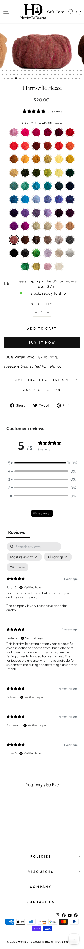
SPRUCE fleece (25, 266)
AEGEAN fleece (36, 186)
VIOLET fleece (25, 213)
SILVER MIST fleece (70, 253)
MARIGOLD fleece (47, 159)
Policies (41, 856)
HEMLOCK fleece (36, 172)
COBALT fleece (14, 199)
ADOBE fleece (14, 239)
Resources (41, 872)
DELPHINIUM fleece (36, 213)
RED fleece (70, 132)
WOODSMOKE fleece (14, 186)
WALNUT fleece (36, 239)
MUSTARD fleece (25, 159)
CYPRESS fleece (25, 172)
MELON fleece (70, 145)
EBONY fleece (25, 253)
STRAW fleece (14, 172)
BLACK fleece (14, 253)
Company (41, 887)
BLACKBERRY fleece (58, 213)
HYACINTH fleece (70, 199)
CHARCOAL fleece (70, 239)
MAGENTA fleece (25, 226)
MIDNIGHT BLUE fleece (70, 186)
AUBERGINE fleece (14, 213)
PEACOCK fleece (47, 186)
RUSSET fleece (36, 145)
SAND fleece (58, 226)
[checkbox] (17, 567)
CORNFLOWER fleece (36, 199)
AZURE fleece (25, 199)
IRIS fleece (58, 199)
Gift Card (56, 11)
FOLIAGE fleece (14, 159)
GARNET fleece (58, 132)
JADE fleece (36, 226)
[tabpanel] (42, 652)
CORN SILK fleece (58, 159)
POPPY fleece (58, 145)
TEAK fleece (25, 239)
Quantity (42, 304)
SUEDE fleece (58, 239)
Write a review (42, 513)
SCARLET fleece (14, 145)
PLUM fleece (14, 226)
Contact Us (41, 902)
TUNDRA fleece (36, 266)
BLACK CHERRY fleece (70, 213)
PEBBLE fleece (47, 226)
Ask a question (42, 390)
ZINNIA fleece (25, 145)
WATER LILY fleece (47, 266)
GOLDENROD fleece (70, 159)
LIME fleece (58, 172)
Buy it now (42, 342)
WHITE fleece (58, 266)
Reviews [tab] (18, 532)
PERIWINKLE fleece (47, 213)
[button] (42, 462)
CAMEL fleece (70, 226)
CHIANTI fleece (47, 132)
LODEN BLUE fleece (58, 186)
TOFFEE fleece (47, 239)
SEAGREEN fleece (25, 186)
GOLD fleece (36, 159)
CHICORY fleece (47, 199)
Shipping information (42, 380)
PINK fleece (25, 132)
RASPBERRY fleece (36, 132)
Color (42, 123)
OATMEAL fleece (58, 253)
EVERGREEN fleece (70, 172)
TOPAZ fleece (47, 145)
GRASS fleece (47, 172)
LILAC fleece (47, 253)
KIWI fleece (36, 253)
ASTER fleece (14, 132)
